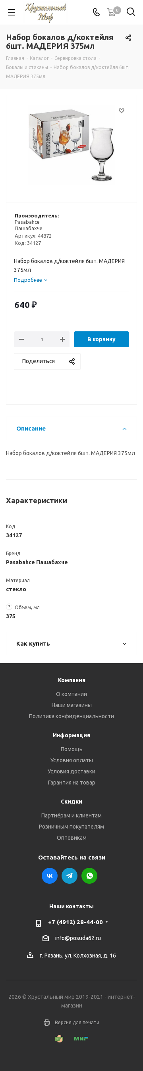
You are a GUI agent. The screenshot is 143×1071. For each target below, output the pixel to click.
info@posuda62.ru (78, 938)
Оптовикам (72, 837)
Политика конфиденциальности (71, 716)
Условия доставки (71, 771)
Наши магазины (72, 705)
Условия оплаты (71, 760)
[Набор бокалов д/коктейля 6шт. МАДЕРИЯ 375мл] (71, 145)
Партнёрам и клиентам (71, 815)
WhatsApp (89, 876)
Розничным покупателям (71, 826)
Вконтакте (50, 876)
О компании (71, 694)
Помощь (72, 749)
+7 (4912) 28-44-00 (75, 922)
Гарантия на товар (71, 782)
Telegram (69, 876)
